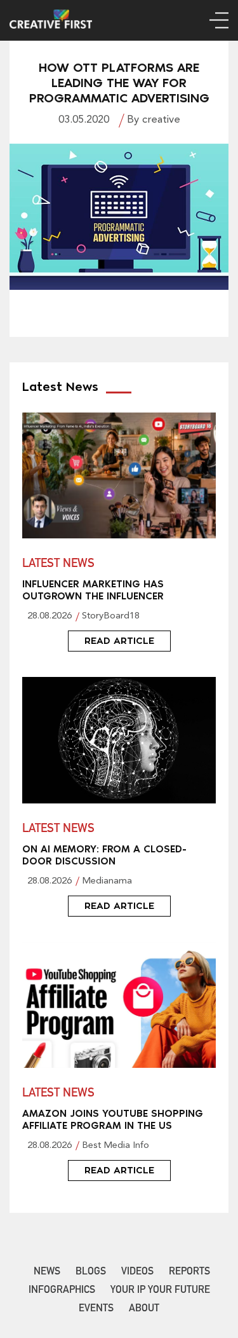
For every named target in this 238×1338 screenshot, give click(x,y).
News (47, 1272)
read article (119, 640)
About (144, 1309)
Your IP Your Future (160, 1291)
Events (96, 1309)
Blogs (91, 1272)
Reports (189, 1272)
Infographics (62, 1291)
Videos (137, 1272)
